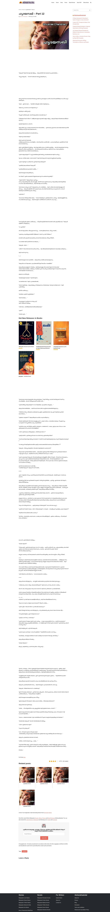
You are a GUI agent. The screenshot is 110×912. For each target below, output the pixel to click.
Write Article (86, 2)
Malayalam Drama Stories (24, 900)
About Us (58, 900)
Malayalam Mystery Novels (43, 902)
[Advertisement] (44, 63)
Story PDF (79, 2)
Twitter (48, 819)
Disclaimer (77, 904)
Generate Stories (48, 812)
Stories (40, 818)
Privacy (76, 900)
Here (24, 757)
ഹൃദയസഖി (24, 851)
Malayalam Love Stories (24, 897)
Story (61, 2)
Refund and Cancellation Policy (82, 909)
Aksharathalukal (80, 15)
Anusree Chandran (24, 16)
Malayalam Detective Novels (43, 909)
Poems (44, 818)
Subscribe (44, 838)
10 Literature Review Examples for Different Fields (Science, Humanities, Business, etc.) (81, 32)
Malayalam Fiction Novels (43, 900)
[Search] (89, 10)
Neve (20, 910)
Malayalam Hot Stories (24, 907)
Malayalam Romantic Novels (43, 897)
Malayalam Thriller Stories (25, 902)
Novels (36, 818)
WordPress (30, 910)
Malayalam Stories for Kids (25, 904)
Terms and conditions (79, 907)
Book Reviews (51, 818)
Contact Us (58, 902)
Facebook (55, 819)
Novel (57, 2)
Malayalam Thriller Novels (43, 904)
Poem (66, 2)
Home (52, 2)
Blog (76, 902)
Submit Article (59, 897)
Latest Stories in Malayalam (32, 819)
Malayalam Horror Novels (43, 907)
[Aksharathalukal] (27, 3)
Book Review (72, 2)
